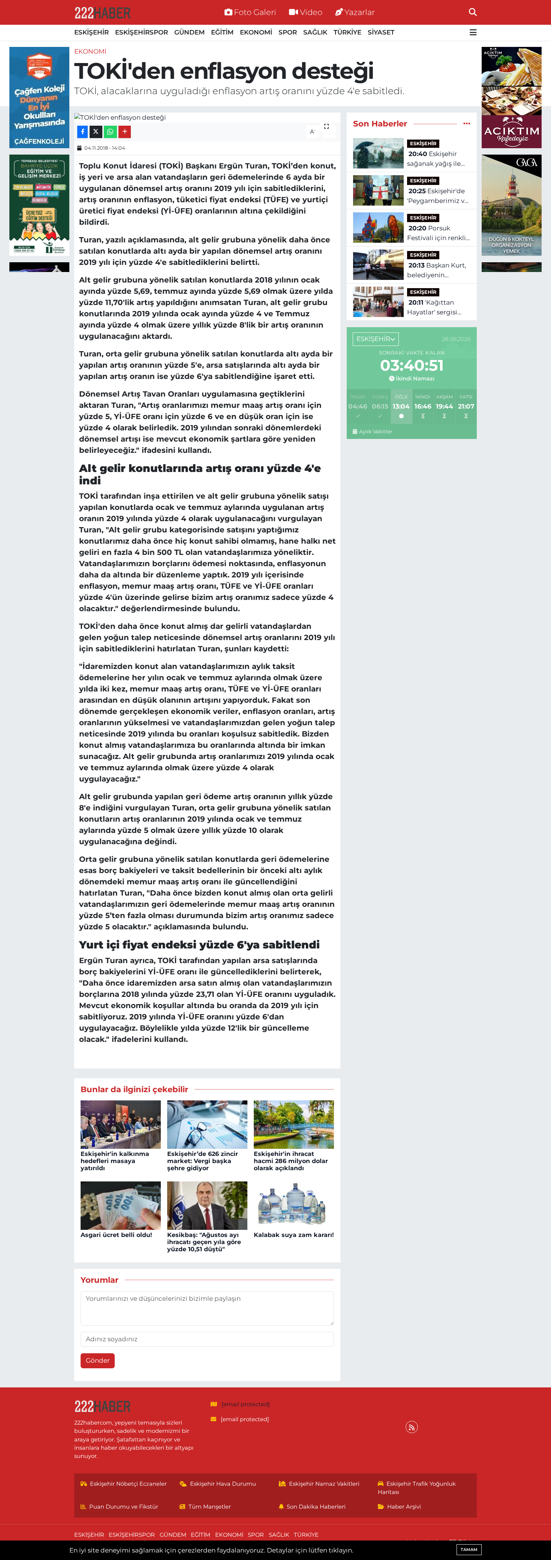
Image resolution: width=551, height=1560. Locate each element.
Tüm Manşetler (210, 1506)
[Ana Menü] (473, 33)
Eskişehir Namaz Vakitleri (324, 1483)
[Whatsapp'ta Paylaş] (110, 132)
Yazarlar (359, 12)
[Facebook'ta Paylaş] (82, 132)
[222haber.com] (102, 12)
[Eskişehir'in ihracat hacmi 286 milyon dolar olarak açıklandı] (294, 1124)
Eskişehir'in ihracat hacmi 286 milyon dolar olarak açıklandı (291, 1161)
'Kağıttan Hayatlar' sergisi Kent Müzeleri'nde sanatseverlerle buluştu (435, 308)
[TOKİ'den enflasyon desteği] (207, 117)
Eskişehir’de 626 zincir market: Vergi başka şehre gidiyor (202, 1161)
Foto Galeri (255, 12)
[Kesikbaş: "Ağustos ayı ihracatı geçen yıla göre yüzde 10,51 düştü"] (207, 1205)
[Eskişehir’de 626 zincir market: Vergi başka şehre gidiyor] (207, 1124)
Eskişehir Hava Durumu (223, 1483)
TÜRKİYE (347, 32)
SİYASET (381, 32)
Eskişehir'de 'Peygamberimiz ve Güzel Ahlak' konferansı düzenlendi (437, 196)
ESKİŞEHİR (91, 32)
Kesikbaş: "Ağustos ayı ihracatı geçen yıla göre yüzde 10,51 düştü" (204, 1242)
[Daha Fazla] (124, 132)
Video (311, 12)
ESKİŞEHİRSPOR (141, 32)
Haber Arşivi (404, 1506)
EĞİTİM (222, 32)
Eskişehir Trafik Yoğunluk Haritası (417, 1487)
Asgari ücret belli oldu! (116, 1234)
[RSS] (412, 1427)
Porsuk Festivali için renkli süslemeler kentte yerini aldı (436, 233)
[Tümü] (466, 123)
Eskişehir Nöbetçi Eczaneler (128, 1483)
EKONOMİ (256, 32)
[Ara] (473, 12)
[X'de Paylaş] (96, 132)
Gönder (98, 1360)
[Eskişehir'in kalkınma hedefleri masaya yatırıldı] (121, 1124)
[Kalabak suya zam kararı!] (294, 1205)
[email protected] (246, 1404)
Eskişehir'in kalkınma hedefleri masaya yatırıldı (115, 1161)
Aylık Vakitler (375, 431)
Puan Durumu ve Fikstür (123, 1506)
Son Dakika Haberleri (316, 1506)
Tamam (469, 1549)
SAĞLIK (315, 32)
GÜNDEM (189, 32)
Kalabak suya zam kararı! (294, 1234)
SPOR (287, 32)
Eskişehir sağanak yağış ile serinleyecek (434, 159)
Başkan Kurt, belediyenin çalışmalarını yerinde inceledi (436, 271)
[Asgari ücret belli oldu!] (121, 1205)
